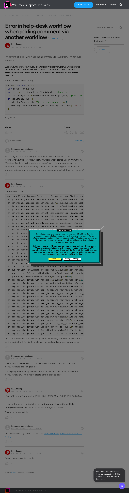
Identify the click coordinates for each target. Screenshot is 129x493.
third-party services (46, 252)
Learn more (69, 242)
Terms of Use (78, 250)
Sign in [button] (113, 5)
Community (101, 5)
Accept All (55, 259)
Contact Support (84, 5)
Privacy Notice (59, 250)
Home (7, 4)
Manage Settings (72, 259)
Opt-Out (82, 254)
